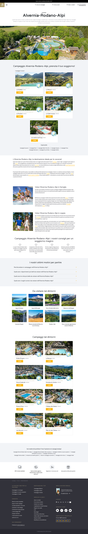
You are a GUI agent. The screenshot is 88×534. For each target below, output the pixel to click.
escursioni (37, 165)
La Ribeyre (49, 90)
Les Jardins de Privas (36, 138)
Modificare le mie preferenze (40, 520)
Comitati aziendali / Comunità (18, 505)
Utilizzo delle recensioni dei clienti (41, 516)
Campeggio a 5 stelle (16, 494)
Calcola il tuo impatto (38, 504)
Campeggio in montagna (17, 490)
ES (63, 502)
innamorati (38, 217)
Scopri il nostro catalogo (17, 503)
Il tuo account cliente (38, 502)
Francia (66, 197)
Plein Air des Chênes (51, 430)
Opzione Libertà (37, 518)
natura (16, 163)
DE (68, 502)
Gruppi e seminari (16, 513)
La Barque (49, 358)
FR (65, 502)
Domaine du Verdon (51, 382)
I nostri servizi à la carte (17, 515)
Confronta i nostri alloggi (17, 507)
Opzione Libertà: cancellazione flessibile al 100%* (44, 1)
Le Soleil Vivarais (50, 114)
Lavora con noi (15, 517)
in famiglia (68, 204)
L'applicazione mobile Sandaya (40, 506)
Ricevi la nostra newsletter (17, 501)
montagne (54, 161)
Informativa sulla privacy (39, 514)
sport (72, 173)
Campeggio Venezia (38, 492)
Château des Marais (51, 406)
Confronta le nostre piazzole (18, 509)
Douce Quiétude (20, 382)
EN (61, 502)
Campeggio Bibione (38, 488)
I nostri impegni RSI (16, 511)
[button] (45, 267)
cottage (48, 173)
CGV (35, 510)
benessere (62, 223)
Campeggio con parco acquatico (19, 492)
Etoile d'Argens (20, 358)
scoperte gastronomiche (70, 165)
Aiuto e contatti (37, 500)
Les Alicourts (19, 430)
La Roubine (19, 114)
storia (36, 226)
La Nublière (19, 90)
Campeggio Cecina (38, 490)
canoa (44, 205)
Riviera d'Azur (20, 406)
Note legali (36, 512)
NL (58, 502)
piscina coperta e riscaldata (33, 175)
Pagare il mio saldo (38, 508)
